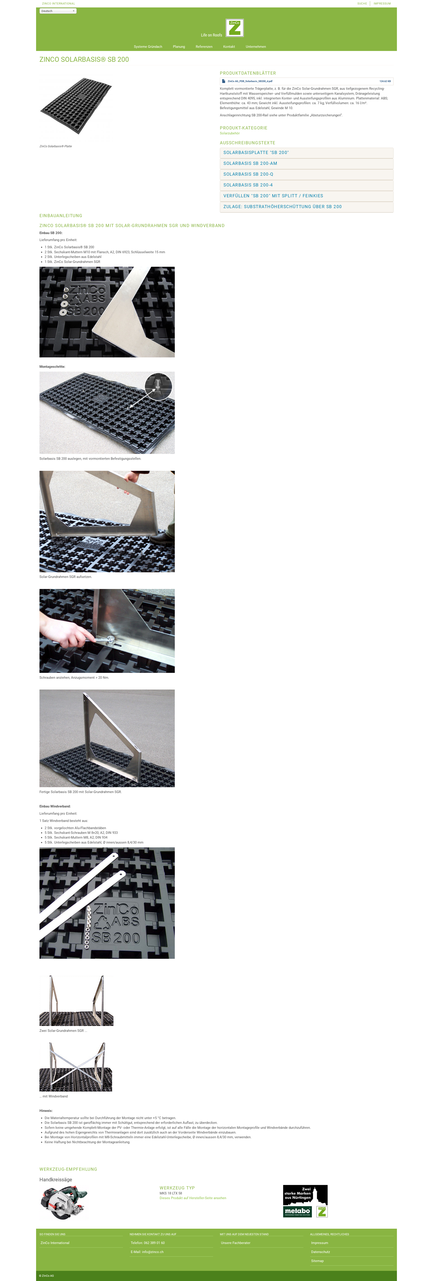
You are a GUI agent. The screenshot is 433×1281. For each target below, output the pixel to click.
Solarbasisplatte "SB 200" (256, 152)
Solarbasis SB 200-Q (248, 174)
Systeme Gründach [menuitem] (148, 47)
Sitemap (317, 1261)
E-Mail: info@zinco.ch (147, 1252)
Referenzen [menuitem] (204, 47)
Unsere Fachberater (235, 1243)
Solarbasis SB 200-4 (248, 185)
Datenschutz (320, 1252)
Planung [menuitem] (179, 47)
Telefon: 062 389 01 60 (148, 1243)
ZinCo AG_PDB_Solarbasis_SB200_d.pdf (250, 81)
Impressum (382, 3)
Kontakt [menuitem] (229, 47)
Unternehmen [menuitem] (256, 47)
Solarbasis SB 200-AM (250, 163)
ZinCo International (58, 3)
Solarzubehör (230, 133)
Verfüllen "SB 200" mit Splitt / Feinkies (273, 195)
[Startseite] (216, 28)
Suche (362, 3)
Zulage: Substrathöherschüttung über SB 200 (282, 206)
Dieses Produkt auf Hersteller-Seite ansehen (193, 1198)
